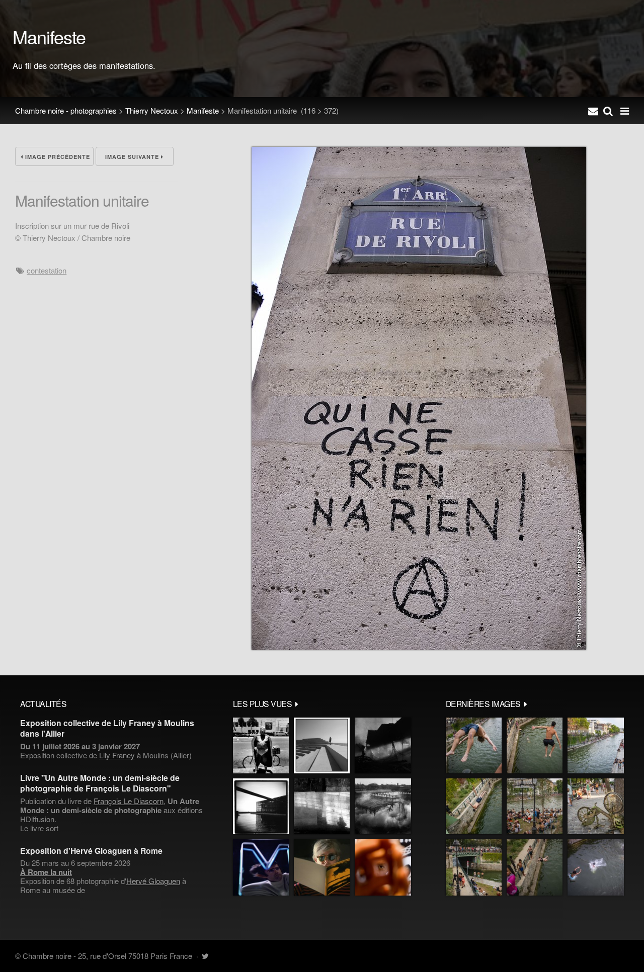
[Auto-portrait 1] (322, 806)
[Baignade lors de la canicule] (474, 745)
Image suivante (133, 156)
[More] (296, 703)
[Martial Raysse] (261, 867)
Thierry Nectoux (151, 110)
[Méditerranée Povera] (322, 745)
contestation (46, 270)
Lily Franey (117, 755)
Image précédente (56, 156)
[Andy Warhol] (322, 867)
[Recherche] (608, 110)
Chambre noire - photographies (66, 110)
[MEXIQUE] (261, 745)
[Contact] (593, 110)
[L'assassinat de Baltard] (383, 745)
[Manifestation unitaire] (419, 646)
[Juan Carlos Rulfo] (383, 867)
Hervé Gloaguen (153, 880)
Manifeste (203, 110)
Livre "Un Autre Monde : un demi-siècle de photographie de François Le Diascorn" (100, 783)
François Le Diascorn (129, 801)
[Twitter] (205, 955)
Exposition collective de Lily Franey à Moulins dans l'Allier (107, 728)
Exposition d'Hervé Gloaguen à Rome (91, 850)
